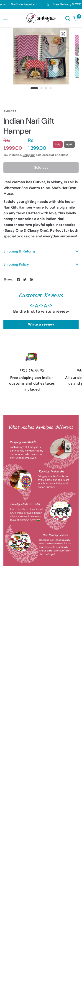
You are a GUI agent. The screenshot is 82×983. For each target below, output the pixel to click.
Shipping (29, 155)
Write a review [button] (41, 324)
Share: (8, 279)
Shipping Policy (16, 264)
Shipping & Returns (19, 251)
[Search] (68, 18)
